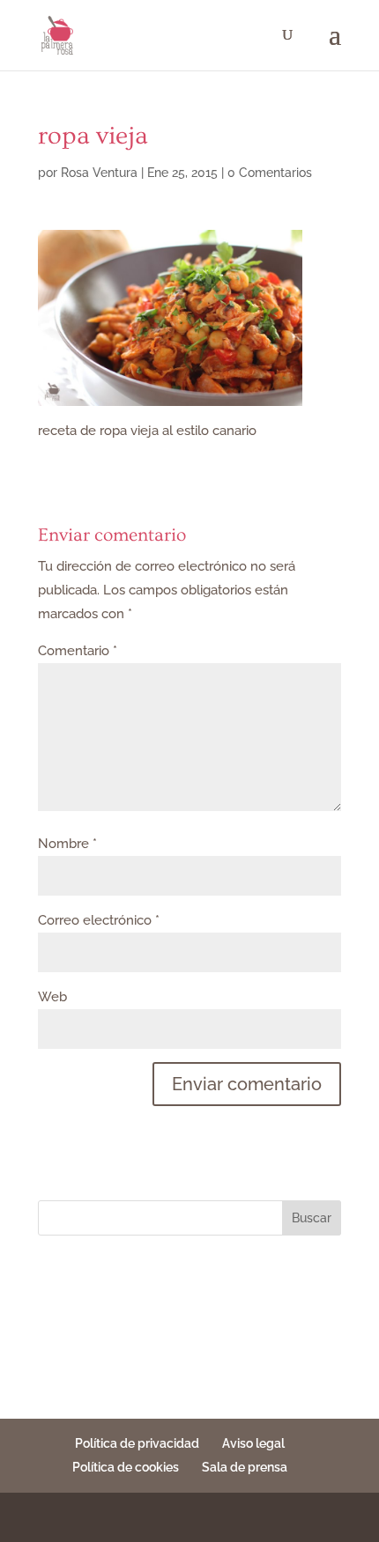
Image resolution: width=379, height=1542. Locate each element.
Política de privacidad (137, 1443)
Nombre (67, 844)
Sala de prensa (244, 1467)
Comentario (77, 651)
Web (52, 997)
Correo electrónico (99, 920)
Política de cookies (125, 1467)
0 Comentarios (269, 173)
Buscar (311, 1218)
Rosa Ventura (99, 173)
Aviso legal (253, 1443)
